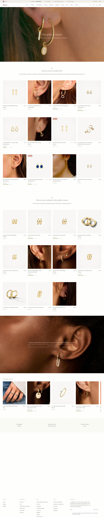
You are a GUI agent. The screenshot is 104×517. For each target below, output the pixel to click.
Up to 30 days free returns (58, 1)
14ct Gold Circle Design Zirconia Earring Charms (84, 106)
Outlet (71, 4)
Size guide (39, 506)
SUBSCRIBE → (96, 509)
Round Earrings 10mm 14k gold (59, 235)
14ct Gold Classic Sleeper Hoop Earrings (59, 308)
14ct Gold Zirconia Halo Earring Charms (60, 105)
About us (21, 502)
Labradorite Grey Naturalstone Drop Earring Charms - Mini (83, 407)
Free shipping (47, 1)
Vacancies (22, 512)
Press (21, 504)
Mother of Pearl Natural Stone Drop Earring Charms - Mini (34, 407)
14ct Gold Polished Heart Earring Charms (34, 143)
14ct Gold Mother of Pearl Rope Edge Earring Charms (10, 143)
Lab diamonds (39, 4)
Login (4, 502)
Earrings (45, 4)
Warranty (55, 506)
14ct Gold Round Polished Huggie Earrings (9, 236)
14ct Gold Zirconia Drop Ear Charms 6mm (85, 180)
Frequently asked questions (42, 502)
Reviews (38, 504)
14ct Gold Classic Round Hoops (34, 235)
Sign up (4, 504)
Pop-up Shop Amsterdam (25, 506)
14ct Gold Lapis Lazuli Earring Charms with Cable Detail (35, 180)
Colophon (55, 510)
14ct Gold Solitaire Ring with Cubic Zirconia (58, 407)
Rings (63, 4)
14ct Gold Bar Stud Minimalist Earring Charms (10, 106)
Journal (76, 4)
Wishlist (4, 506)
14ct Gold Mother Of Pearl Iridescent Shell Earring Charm (60, 180)
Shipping (38, 512)
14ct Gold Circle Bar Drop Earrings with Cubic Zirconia (11, 180)
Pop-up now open (70, 1)
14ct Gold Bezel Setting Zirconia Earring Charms (34, 106)
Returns (38, 514)
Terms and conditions (57, 502)
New (27, 4)
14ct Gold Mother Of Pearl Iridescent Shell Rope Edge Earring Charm (85, 143)
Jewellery (32, 4)
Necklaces (57, 4)
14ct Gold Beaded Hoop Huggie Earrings (59, 271)
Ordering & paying (40, 508)
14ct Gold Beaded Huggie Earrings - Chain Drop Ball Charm (35, 271)
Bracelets (51, 4)
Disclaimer (55, 508)
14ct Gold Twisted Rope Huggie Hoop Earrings (10, 271)
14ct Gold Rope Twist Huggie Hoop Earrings (85, 271)
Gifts (67, 4)
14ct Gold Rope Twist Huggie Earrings (10, 307)
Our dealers (95, 1)
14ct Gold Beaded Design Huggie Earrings (84, 236)
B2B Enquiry (22, 508)
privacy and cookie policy (58, 504)
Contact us (39, 510)
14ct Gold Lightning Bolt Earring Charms (59, 143)
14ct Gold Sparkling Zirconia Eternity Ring (10, 407)
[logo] (5, 5)
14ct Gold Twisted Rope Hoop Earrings (35, 307)
